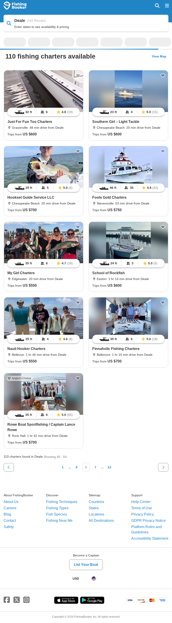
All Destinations (101, 520)
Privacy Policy (142, 513)
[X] (16, 599)
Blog (7, 513)
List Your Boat (86, 564)
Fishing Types (57, 507)
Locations (96, 513)
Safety (9, 526)
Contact (10, 520)
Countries (96, 501)
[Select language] (94, 578)
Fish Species (56, 513)
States (94, 507)
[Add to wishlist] (78, 74)
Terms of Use (141, 507)
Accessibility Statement (149, 537)
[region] (43, 111)
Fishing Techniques (61, 501)
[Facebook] (7, 599)
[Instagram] (26, 599)
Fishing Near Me (59, 520)
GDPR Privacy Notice (148, 520)
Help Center (140, 501)
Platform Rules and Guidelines (146, 528)
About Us (11, 501)
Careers (10, 507)
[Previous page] (9, 466)
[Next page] (163, 466)
